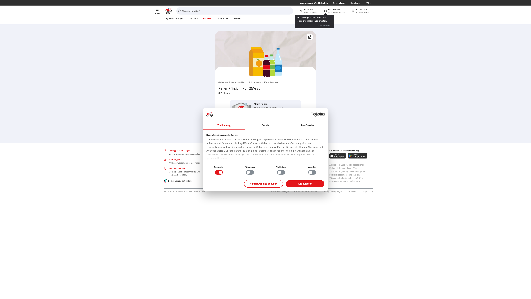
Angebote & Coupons (174, 18)
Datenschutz (352, 191)
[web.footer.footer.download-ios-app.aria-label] (337, 155)
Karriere (237, 18)
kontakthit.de (176, 159)
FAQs (368, 3)
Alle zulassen (305, 183)
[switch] (250, 172)
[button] (231, 82)
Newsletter (355, 3)
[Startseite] (168, 11)
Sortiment (207, 18)
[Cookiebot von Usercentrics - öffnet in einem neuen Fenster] (312, 114)
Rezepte (194, 18)
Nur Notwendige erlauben (263, 183)
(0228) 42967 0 (177, 168)
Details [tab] (266, 125)
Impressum (368, 191)
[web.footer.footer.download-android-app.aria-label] (357, 155)
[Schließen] (331, 17)
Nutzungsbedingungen (332, 191)
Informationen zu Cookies (305, 191)
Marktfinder (223, 18)
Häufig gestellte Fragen (179, 150)
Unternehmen (339, 3)
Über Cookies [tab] (307, 125)
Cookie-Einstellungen (279, 191)
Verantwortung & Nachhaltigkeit (314, 3)
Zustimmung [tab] (224, 125)
